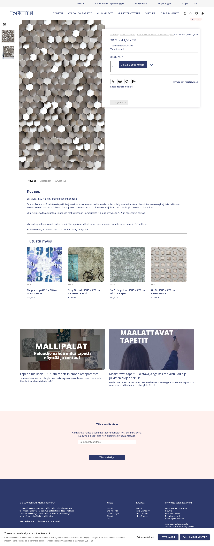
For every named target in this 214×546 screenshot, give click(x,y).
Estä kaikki (168, 537)
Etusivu (114, 34)
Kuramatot (105, 13)
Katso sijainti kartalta (174, 518)
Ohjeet (185, 3)
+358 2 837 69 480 (172, 513)
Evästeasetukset (145, 537)
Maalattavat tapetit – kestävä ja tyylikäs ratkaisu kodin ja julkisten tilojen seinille (147, 376)
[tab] (32, 181)
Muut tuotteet (128, 13)
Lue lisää (89, 540)
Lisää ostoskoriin (133, 64)
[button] (151, 64)
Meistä (80, 3)
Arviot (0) (60, 180)
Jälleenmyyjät (113, 513)
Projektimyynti (164, 3)
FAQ (196, 3)
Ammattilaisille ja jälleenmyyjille (109, 3)
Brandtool (55, 521)
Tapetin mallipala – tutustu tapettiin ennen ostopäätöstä (59, 374)
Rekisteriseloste (27, 521)
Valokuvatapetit (80, 13)
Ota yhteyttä (141, 3)
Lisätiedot (45, 180)
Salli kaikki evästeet (195, 537)
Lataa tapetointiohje (121, 86)
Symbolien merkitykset (185, 81)
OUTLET (150, 13)
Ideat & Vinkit (169, 13)
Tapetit (58, 13)
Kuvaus (32, 180)
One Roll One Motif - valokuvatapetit (155, 34)
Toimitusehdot (42, 521)
